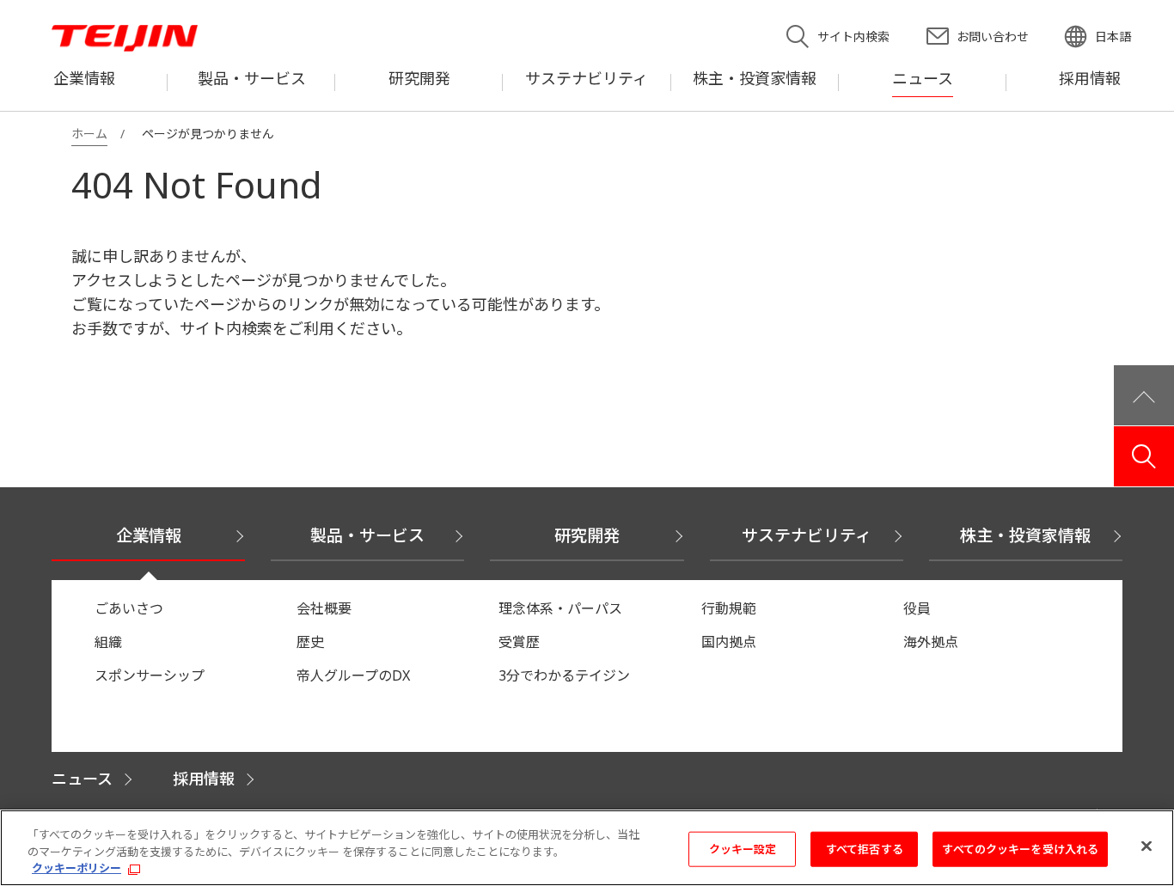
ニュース (82, 778)
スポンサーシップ (150, 675)
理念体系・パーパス (560, 608)
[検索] (1144, 456)
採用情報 (204, 778)
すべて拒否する (864, 848)
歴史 (310, 641)
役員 (917, 608)
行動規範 (728, 608)
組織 (108, 641)
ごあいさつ (129, 608)
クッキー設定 (743, 848)
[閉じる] (1146, 846)
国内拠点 (728, 641)
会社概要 (324, 608)
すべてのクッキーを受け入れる (1020, 848)
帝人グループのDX (353, 675)
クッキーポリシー (76, 868)
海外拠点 (930, 641)
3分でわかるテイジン (564, 675)
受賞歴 (519, 641)
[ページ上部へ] (1144, 395)
